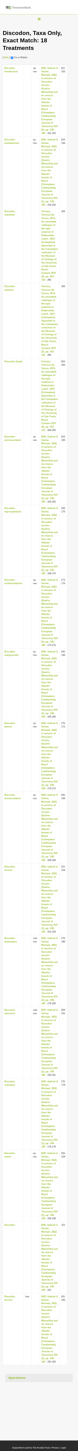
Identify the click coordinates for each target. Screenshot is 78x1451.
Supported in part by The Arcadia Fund (31, 1447)
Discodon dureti (13, 361)
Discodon (9, 1225)
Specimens (17, 1378)
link (6, 57)
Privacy (55, 1447)
